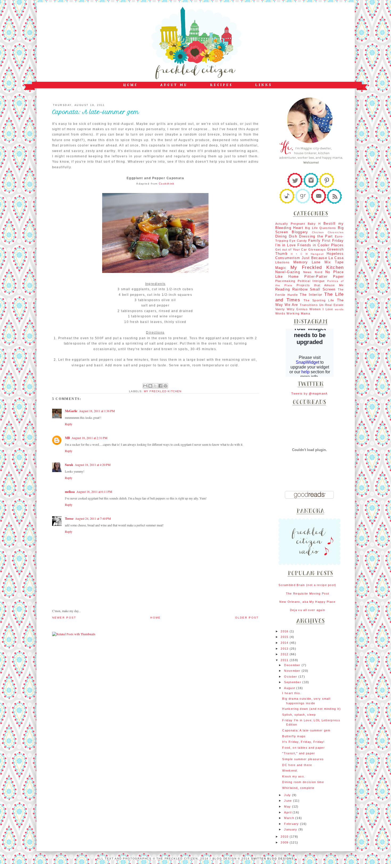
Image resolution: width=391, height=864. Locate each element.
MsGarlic (71, 411)
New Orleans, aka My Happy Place (307, 601)
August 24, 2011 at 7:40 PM (93, 518)
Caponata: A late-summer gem (306, 730)
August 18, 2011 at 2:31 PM (89, 438)
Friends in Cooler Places (320, 245)
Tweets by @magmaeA (309, 393)
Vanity (280, 309)
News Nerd (313, 272)
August (290, 688)
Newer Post (64, 617)
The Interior (311, 295)
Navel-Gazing (287, 272)
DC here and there (297, 765)
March (289, 818)
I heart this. (291, 693)
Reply (68, 424)
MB (67, 438)
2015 (285, 636)
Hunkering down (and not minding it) (311, 708)
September (293, 682)
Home (155, 617)
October (291, 676)
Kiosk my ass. (293, 776)
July (288, 795)
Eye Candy (298, 240)
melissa (70, 491)
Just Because (314, 258)
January (291, 829)
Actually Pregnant (290, 223)
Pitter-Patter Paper (324, 277)
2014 (285, 642)
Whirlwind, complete (298, 787)
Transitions (309, 304)
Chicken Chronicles (328, 232)
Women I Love (321, 309)
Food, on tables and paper (303, 747)
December (293, 665)
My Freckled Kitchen (163, 391)
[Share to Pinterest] (165, 385)
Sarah (69, 464)
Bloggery (300, 232)
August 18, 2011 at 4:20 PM (93, 464)
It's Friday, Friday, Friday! (303, 741)
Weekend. (290, 770)
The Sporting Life (318, 300)
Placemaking (285, 280)
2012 (285, 654)
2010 (285, 836)
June (288, 800)
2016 (285, 631)
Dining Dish (286, 236)
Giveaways (317, 249)
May (288, 806)
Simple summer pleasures (303, 759)
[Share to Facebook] (160, 385)
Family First (319, 241)
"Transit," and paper (298, 753)
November (293, 670)
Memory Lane (307, 262)
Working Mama (298, 313)
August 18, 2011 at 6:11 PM (94, 491)
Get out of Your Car (291, 249)
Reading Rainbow (291, 289)
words (339, 309)
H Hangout (315, 253)
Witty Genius (297, 309)
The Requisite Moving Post (307, 593)
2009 (285, 842)
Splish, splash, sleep (299, 714)
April (288, 812)
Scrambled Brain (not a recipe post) (307, 585)
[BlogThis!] (150, 385)
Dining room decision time (303, 782)
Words (280, 313)
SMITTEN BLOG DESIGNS (272, 858)
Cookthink (166, 183)
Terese (69, 518)
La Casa (336, 258)
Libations (282, 262)
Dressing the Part (316, 236)
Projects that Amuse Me (320, 285)
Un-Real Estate (331, 304)
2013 (285, 648)
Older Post (247, 617)
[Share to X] (155, 385)
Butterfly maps (294, 736)
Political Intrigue (311, 280)
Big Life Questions (320, 228)
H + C (297, 254)
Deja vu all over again (307, 610)
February (292, 823)
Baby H (314, 223)
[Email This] (145, 385)
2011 (285, 660)
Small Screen (322, 289)
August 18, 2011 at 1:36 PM (97, 411)
